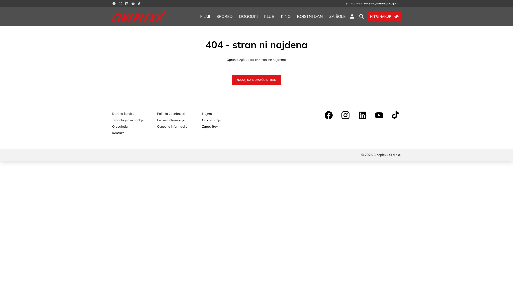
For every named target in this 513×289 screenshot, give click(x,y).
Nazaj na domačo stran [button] (256, 80)
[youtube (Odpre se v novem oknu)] (133, 3)
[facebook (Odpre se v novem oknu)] (114, 3)
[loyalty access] (352, 16)
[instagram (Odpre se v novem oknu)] (120, 3)
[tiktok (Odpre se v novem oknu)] (139, 3)
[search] (361, 16)
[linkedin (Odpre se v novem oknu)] (126, 3)
